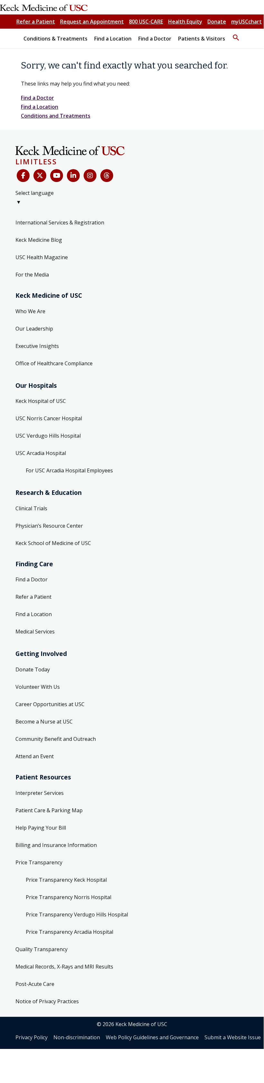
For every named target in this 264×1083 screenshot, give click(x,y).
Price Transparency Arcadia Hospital (69, 931)
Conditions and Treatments (55, 115)
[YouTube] (56, 175)
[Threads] (106, 175)
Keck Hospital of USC (40, 401)
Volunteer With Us (37, 686)
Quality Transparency (41, 949)
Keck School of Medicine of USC (53, 543)
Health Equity (185, 21)
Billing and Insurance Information (56, 845)
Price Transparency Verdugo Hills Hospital (77, 914)
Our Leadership (34, 328)
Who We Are (30, 311)
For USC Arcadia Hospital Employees (69, 470)
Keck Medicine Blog (38, 239)
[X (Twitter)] (40, 175)
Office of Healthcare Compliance (54, 363)
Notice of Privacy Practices (47, 1001)
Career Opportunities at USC (50, 704)
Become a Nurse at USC (44, 721)
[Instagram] (90, 175)
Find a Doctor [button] (154, 38)
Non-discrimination (76, 1037)
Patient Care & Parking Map (49, 810)
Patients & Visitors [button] (201, 38)
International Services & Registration (59, 222)
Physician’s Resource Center (49, 525)
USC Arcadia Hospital (40, 453)
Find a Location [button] (113, 38)
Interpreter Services (39, 792)
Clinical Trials (31, 508)
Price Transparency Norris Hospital (68, 897)
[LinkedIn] (73, 175)
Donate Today (32, 669)
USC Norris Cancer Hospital (48, 418)
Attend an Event (34, 756)
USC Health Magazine (41, 257)
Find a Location (39, 106)
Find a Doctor (37, 97)
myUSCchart (246, 21)
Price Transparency (38, 862)
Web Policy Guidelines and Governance (152, 1037)
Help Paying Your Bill (40, 827)
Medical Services (35, 631)
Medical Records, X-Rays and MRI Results (64, 966)
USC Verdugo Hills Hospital (48, 435)
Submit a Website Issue (233, 1037)
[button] (236, 35)
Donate (216, 21)
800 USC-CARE (146, 21)
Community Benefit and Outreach (55, 738)
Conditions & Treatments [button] (55, 38)
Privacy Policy (31, 1037)
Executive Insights (37, 346)
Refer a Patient (35, 21)
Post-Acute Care (34, 983)
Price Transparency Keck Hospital (66, 879)
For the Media (32, 274)
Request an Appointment (92, 21)
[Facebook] (23, 175)
